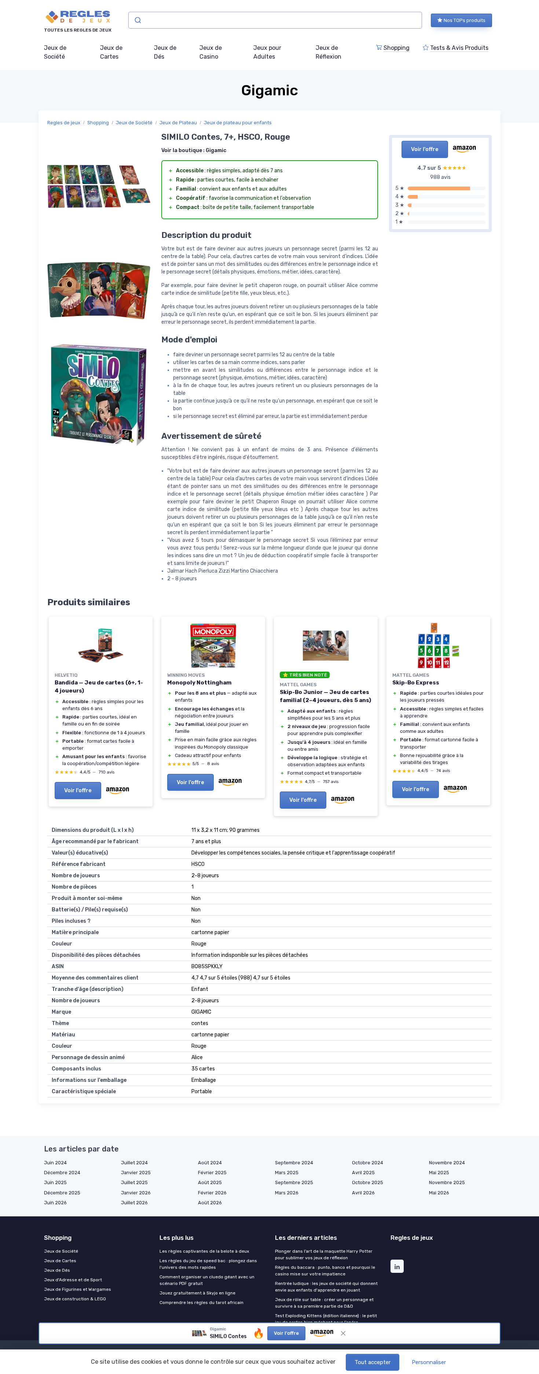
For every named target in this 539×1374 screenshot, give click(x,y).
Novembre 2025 (447, 1182)
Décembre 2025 (62, 1192)
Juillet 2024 (134, 1162)
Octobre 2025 (367, 1182)
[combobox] (275, 20)
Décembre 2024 (62, 1172)
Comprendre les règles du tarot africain (201, 1302)
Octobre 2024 (367, 1162)
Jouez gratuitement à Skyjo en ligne (197, 1293)
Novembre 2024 (447, 1162)
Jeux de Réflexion (328, 52)
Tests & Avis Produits (459, 47)
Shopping (397, 47)
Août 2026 (210, 1202)
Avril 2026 (363, 1192)
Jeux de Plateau (178, 122)
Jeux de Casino (210, 52)
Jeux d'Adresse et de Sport (73, 1279)
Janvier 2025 (136, 1172)
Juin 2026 (55, 1202)
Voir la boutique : (193, 150)
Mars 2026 (286, 1192)
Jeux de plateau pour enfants (238, 122)
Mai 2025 (439, 1172)
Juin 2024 (55, 1162)
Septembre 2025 (294, 1182)
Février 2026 (212, 1192)
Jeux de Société (55, 52)
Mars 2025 (286, 1172)
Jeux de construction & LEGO (75, 1298)
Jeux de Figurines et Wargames (77, 1289)
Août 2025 (210, 1182)
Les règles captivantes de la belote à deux (204, 1251)
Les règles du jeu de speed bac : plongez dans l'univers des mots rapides (208, 1264)
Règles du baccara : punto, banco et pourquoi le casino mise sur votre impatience (325, 1270)
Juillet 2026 (134, 1202)
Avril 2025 (363, 1172)
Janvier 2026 (136, 1192)
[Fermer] (343, 1333)
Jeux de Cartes (111, 52)
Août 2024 (210, 1162)
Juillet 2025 (134, 1182)
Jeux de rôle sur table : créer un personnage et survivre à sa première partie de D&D (324, 1303)
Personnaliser (429, 1362)
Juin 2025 (55, 1182)
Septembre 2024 (294, 1162)
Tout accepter (372, 1362)
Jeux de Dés (165, 52)
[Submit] (137, 20)
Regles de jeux (63, 122)
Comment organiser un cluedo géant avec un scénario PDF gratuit (207, 1280)
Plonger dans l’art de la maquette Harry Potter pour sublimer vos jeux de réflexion (324, 1254)
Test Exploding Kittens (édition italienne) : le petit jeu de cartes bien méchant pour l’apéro (326, 1319)
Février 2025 (212, 1172)
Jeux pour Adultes (267, 52)
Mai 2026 (439, 1192)
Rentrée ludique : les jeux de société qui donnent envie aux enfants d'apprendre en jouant (326, 1287)
